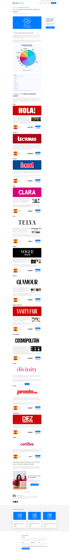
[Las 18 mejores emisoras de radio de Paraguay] (19, 515)
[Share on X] (15, 502)
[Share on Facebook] (13, 502)
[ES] (54, 0)
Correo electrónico (32, 542)
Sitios (29, 13)
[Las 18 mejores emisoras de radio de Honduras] (34, 515)
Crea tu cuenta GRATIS (34, 484)
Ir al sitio (38, 126)
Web (39, 542)
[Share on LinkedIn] (17, 502)
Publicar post (38, 154)
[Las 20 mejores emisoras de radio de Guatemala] (49, 515)
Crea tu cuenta (50, 27)
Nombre (23, 542)
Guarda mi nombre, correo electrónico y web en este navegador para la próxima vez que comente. (35, 546)
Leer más (15, 526)
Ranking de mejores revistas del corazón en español (24, 32)
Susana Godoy (25, 13)
